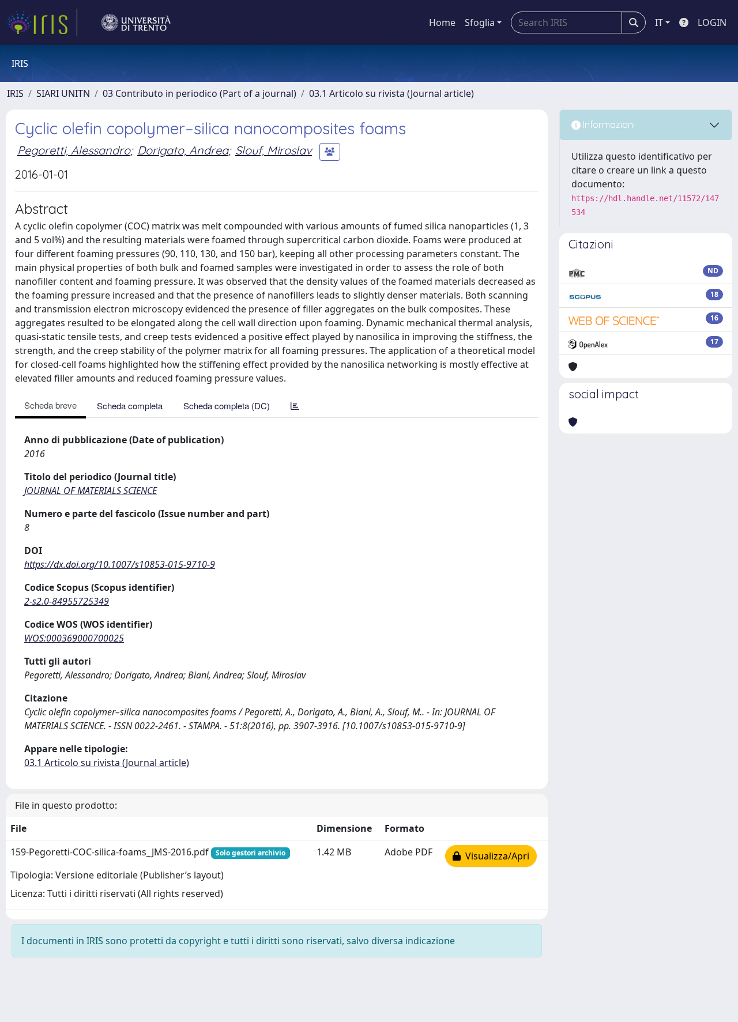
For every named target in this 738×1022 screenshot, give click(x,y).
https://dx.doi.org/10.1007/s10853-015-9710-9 (119, 564)
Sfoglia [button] (480, 22)
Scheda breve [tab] (50, 405)
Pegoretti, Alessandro (73, 150)
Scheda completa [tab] (130, 405)
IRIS (15, 93)
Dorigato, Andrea (182, 150)
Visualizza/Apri (495, 856)
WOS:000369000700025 (74, 638)
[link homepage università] (136, 22)
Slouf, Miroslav (273, 150)
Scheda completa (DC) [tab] (226, 405)
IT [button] (659, 22)
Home (442, 22)
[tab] (295, 405)
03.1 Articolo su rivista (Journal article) (391, 93)
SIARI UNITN (63, 93)
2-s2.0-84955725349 (66, 601)
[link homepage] (42, 22)
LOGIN (712, 22)
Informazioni (608, 124)
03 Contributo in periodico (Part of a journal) (199, 93)
